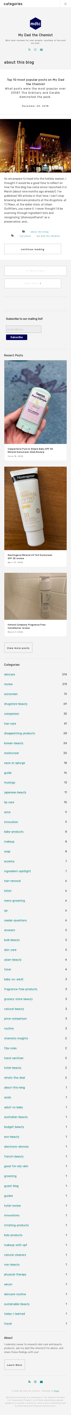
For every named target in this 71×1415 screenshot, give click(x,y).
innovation (11, 822)
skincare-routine (15, 1294)
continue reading (32, 249)
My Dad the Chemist (35, 35)
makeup (9, 841)
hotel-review (12, 1205)
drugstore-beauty (16, 704)
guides (8, 1195)
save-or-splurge (14, 763)
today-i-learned (14, 1313)
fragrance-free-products (20, 989)
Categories (12, 664)
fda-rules (10, 1048)
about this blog (40, 232)
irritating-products (16, 1225)
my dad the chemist (48, 236)
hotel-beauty (12, 1067)
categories (13, 4)
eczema (9, 861)
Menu (65, 4)
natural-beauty (14, 1009)
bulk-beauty (12, 940)
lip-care (9, 802)
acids (7, 1097)
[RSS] (29, 49)
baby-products (13, 831)
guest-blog (11, 1186)
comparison (11, 713)
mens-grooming (14, 900)
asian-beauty (13, 959)
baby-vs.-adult (13, 979)
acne (7, 812)
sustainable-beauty (17, 1304)
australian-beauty (16, 1117)
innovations (11, 1215)
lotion (8, 890)
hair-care (10, 723)
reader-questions (15, 920)
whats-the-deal (14, 1077)
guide (8, 772)
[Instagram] (35, 49)
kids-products (13, 1235)
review (8, 684)
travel (8, 1323)
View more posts (18, 648)
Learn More (14, 1365)
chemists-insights (16, 1038)
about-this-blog (14, 1087)
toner (7, 969)
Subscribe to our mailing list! (24, 318)
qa (5, 910)
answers (9, 930)
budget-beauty (14, 1127)
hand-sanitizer (14, 1058)
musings (9, 782)
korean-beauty (13, 743)
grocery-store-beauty (18, 999)
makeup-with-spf (15, 1245)
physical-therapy (15, 1274)
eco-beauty (11, 1136)
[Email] (41, 49)
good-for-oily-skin (16, 1166)
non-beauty (12, 1264)
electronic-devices (16, 1146)
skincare (9, 674)
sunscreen (11, 694)
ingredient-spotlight (17, 871)
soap (7, 851)
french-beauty (14, 1156)
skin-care (10, 949)
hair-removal (12, 881)
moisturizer (11, 753)
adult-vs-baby (13, 1107)
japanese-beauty (15, 792)
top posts (25, 236)
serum (8, 1284)
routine (9, 1028)
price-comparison (15, 1018)
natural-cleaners (15, 1255)
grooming (10, 1176)
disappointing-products (19, 733)
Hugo (56, 1391)
